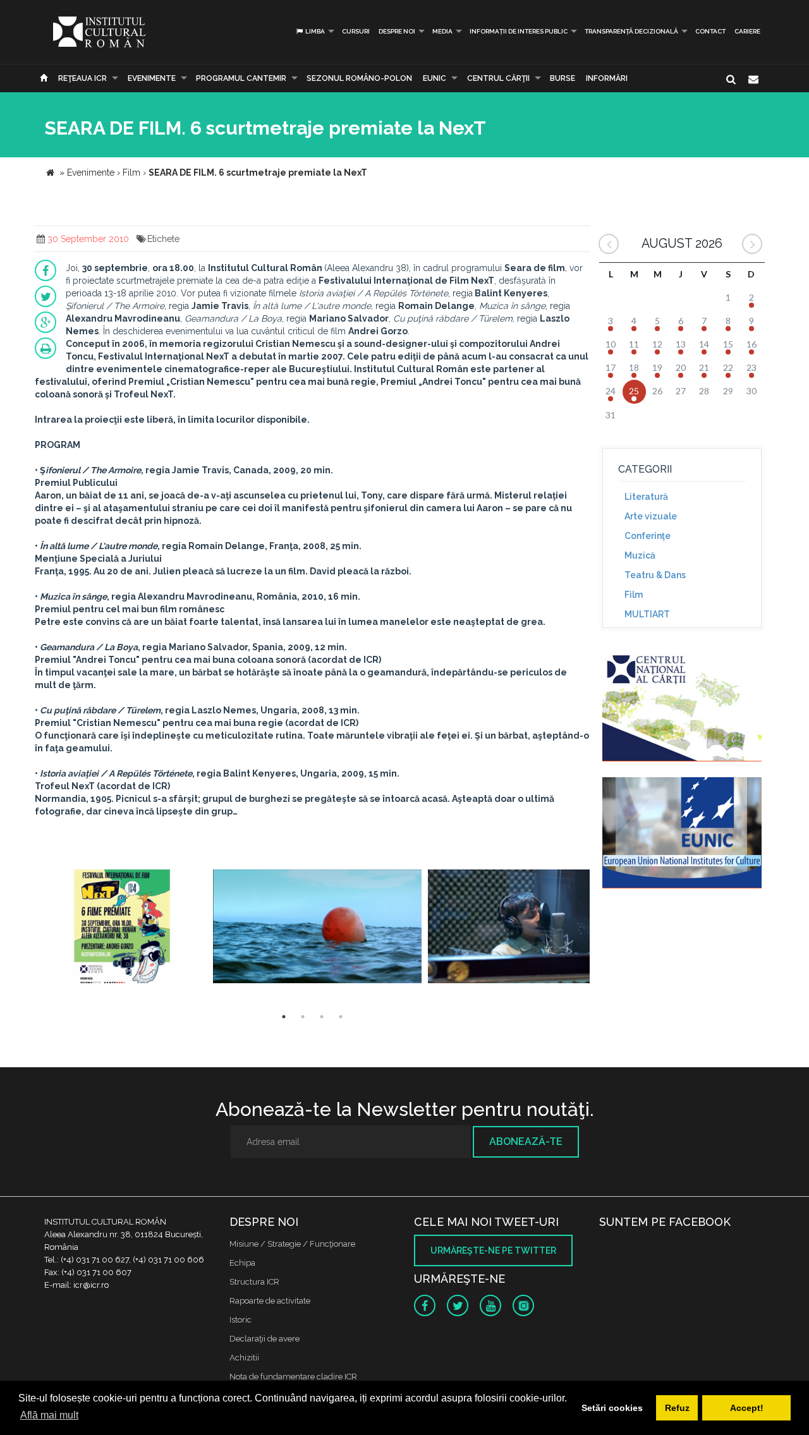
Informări (607, 78)
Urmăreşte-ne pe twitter (493, 1250)
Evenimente (152, 78)
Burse (562, 78)
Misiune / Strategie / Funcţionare (292, 1244)
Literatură (646, 497)
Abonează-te (526, 1141)
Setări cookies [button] (612, 1408)
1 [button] (283, 1016)
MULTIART (647, 614)
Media (442, 31)
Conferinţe (647, 536)
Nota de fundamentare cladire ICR (293, 1376)
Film (633, 595)
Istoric (240, 1319)
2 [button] (302, 1016)
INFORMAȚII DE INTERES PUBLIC (519, 31)
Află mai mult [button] (49, 1415)
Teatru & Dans (655, 575)
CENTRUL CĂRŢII (498, 78)
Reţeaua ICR (82, 78)
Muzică (639, 555)
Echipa (242, 1263)
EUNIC (434, 78)
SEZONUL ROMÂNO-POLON (359, 78)
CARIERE (747, 31)
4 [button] (340, 1016)
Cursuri (356, 31)
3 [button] (321, 1016)
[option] (122, 927)
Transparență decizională (631, 31)
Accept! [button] (746, 1408)
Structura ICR (254, 1282)
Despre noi (397, 31)
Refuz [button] (677, 1408)
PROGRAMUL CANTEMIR (241, 78)
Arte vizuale (650, 516)
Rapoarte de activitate (269, 1300)
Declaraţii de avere (264, 1338)
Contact (710, 31)
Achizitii (244, 1357)
